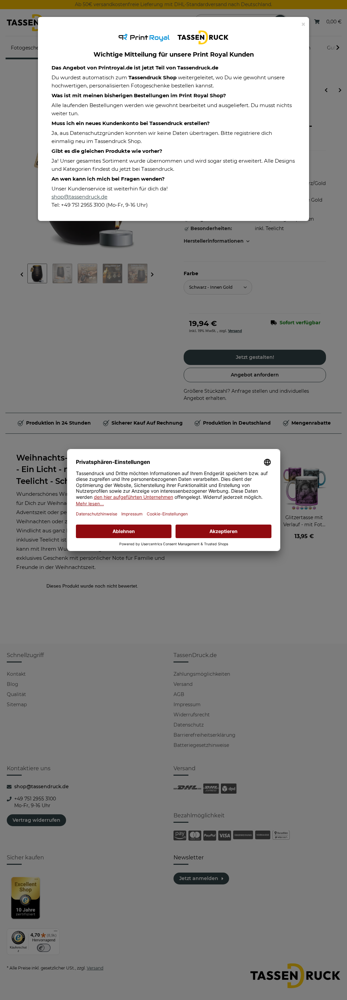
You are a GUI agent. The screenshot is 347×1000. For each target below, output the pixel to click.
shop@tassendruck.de (79, 196)
